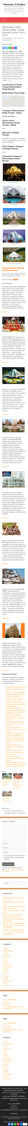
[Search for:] (14, 883)
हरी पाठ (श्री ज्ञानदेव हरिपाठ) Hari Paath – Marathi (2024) (14, 1110)
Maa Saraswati (7, 967)
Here (23, 275)
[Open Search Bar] (26, 19)
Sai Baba (5, 971)
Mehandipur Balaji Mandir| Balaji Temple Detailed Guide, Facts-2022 (15, 689)
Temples (6, 808)
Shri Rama (6, 976)
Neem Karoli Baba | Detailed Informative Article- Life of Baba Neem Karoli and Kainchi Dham (15, 764)
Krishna (5, 957)
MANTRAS (6, 969)
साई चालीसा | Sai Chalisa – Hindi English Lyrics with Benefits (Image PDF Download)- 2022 (15, 735)
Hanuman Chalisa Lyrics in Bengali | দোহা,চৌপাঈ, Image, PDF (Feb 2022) (15, 718)
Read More (5, 312)
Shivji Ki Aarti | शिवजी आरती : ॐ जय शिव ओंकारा (14, 1096)
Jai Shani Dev (7, 955)
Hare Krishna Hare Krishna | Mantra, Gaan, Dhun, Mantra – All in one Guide (15, 752)
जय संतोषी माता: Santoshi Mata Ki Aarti (13, 930)
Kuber (4, 960)
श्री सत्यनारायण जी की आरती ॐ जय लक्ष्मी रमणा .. (14, 1090)
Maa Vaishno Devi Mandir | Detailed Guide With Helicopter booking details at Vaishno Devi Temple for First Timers (18, 784)
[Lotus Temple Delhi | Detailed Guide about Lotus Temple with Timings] (7, 776)
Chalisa (5, 948)
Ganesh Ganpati (8, 951)
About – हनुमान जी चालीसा (9, 1000)
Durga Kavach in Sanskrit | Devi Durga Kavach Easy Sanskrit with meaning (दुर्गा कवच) (16, 704)
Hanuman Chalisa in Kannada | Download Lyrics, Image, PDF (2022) (15, 741)
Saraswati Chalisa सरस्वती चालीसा (15, 693)
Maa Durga (6, 964)
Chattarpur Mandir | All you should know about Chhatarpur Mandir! (15, 747)
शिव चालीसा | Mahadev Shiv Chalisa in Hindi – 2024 (14, 1088)
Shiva (4, 974)
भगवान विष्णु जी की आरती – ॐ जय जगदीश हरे (14, 813)
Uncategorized (7, 981)
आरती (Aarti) (6, 985)
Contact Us (6, 1002)
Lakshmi (5, 962)
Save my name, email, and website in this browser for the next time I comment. (14, 857)
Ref (9, 80)
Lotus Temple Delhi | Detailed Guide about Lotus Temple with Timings (15, 723)
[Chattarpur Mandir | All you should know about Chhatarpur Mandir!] (7, 793)
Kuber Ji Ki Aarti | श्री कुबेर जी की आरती (13, 923)
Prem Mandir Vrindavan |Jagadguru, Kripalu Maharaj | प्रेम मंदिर (15, 758)
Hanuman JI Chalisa (14, 4)
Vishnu (5, 983)
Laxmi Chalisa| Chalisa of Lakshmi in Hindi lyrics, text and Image (15, 729)
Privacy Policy (7, 1004)
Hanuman (6, 953)
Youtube (15, 279)
